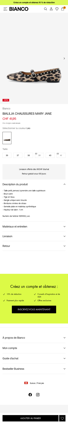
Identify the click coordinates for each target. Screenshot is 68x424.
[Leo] (7, 138)
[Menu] (5, 9)
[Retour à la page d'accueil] (18, 9)
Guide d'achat (10, 358)
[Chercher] (45, 9)
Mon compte (10, 348)
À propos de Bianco (14, 337)
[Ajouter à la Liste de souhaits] (62, 418)
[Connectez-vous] (51, 9)
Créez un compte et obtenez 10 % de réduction (34, 2)
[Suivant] (64, 58)
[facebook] (30, 394)
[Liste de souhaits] (57, 9)
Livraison (7, 236)
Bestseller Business (13, 368)
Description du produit (15, 184)
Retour (6, 245)
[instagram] (37, 394)
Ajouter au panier (30, 418)
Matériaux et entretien (15, 226)
